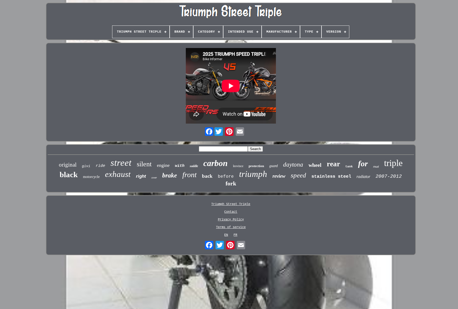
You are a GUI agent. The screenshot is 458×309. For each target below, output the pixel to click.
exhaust (118, 174)
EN (226, 235)
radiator (363, 176)
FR (235, 235)
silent (144, 164)
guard (273, 166)
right (141, 176)
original (68, 165)
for (363, 163)
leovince (238, 166)
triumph (253, 174)
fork (231, 183)
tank (349, 166)
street (121, 163)
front (189, 175)
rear (333, 164)
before (226, 176)
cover (154, 177)
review (278, 176)
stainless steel (331, 176)
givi (86, 166)
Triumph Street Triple (230, 204)
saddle (194, 166)
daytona (293, 164)
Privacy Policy (231, 219)
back (207, 176)
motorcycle (91, 177)
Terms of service (231, 227)
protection (256, 166)
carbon (215, 163)
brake (169, 175)
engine (163, 165)
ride (100, 166)
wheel (315, 165)
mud (376, 166)
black (69, 174)
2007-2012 (389, 176)
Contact (230, 212)
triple (393, 163)
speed (298, 175)
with (179, 166)
